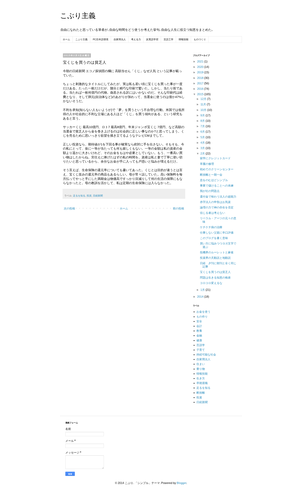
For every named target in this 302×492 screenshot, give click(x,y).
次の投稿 (69, 208)
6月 (203, 131)
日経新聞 (98, 195)
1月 (203, 289)
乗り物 (200, 368)
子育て (200, 349)
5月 (203, 137)
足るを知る (79, 195)
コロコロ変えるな (211, 283)
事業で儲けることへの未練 (216, 185)
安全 (199, 321)
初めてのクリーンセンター (216, 169)
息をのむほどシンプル (214, 180)
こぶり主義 (78, 15)
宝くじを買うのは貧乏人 (215, 271)
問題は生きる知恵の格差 (215, 277)
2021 (200, 61)
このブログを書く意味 (214, 238)
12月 (203, 98)
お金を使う (203, 311)
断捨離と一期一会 (211, 174)
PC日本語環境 (100, 39)
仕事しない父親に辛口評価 (216, 232)
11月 (203, 104)
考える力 (136, 39)
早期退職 (202, 383)
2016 (200, 88)
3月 (203, 148)
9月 (203, 115)
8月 (203, 120)
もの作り (202, 316)
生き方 (200, 378)
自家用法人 (120, 39)
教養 (199, 330)
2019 (200, 72)
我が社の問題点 (210, 190)
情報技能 (183, 39)
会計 (199, 326)
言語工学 (168, 39)
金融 (199, 335)
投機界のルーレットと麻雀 (216, 252)
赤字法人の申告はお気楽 (215, 202)
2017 (200, 83)
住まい (200, 364)
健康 (199, 340)
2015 (200, 94)
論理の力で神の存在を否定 (216, 207)
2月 (203, 153)
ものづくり (200, 39)
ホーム (66, 39)
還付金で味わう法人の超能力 (218, 196)
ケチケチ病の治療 (211, 227)
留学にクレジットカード (215, 158)
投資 (89, 195)
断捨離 (200, 392)
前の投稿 (178, 208)
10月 (203, 109)
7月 (203, 126)
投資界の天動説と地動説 (215, 257)
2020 (200, 66)
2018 (200, 77)
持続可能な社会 (206, 354)
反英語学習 (152, 39)
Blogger (181, 483)
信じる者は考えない (212, 212)
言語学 (200, 345)
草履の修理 (207, 163)
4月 (203, 142)
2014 (200, 296)
